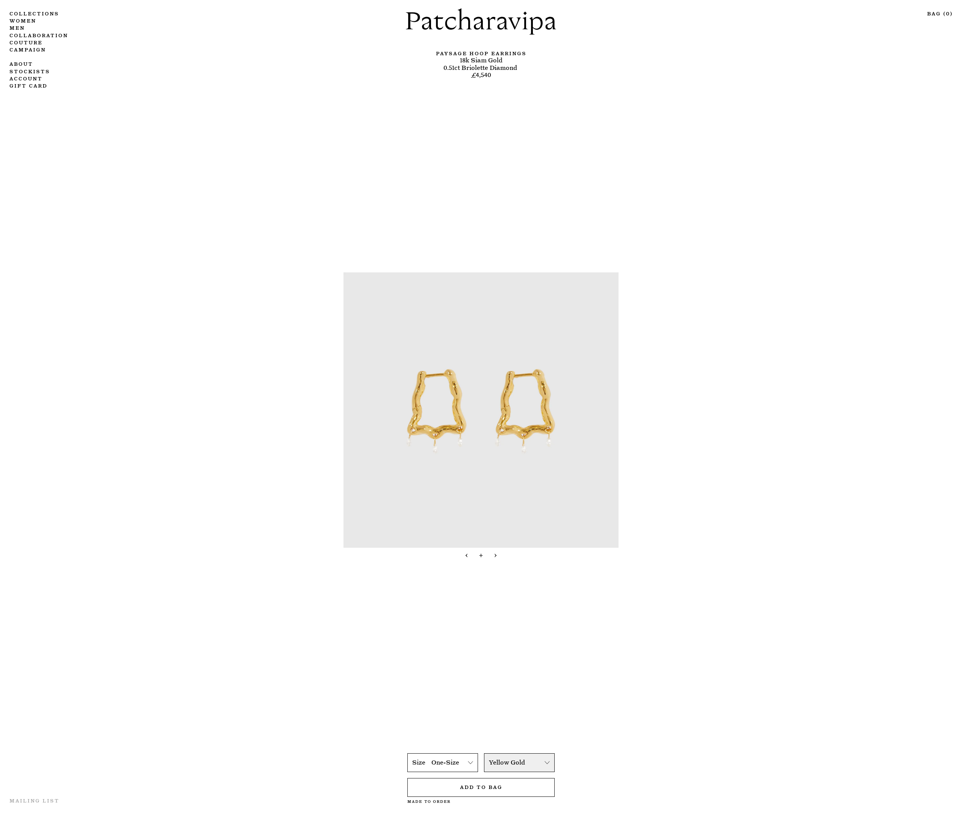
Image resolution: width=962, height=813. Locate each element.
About (21, 63)
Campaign (27, 49)
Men (17, 27)
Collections (34, 13)
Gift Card (28, 85)
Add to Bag (481, 786)
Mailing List (34, 800)
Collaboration (38, 35)
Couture (25, 42)
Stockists (29, 71)
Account (25, 78)
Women (22, 20)
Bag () (940, 13)
